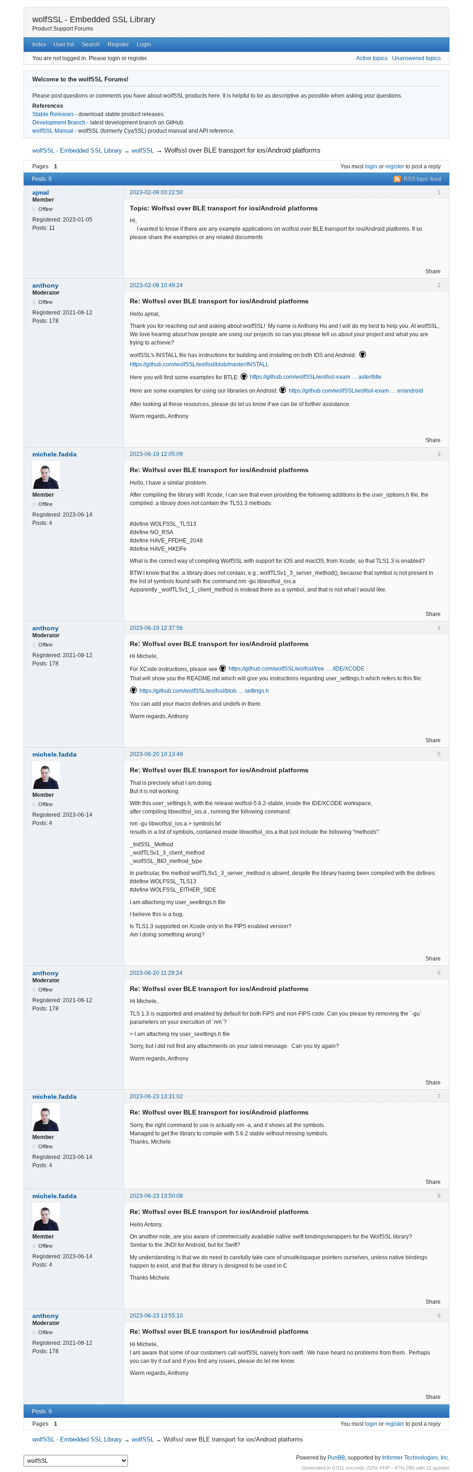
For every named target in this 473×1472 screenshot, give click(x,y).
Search (91, 44)
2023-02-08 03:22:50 (156, 192)
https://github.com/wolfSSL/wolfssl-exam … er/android (356, 391)
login (371, 166)
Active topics (372, 58)
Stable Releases (53, 114)
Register (118, 44)
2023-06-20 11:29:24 (156, 973)
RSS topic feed (422, 179)
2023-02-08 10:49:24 (156, 285)
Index (39, 44)
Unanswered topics (416, 58)
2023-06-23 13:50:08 (156, 1196)
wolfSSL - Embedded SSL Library (93, 19)
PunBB (336, 1457)
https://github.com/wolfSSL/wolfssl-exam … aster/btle (316, 377)
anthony (45, 285)
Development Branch (58, 122)
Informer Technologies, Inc (415, 1457)
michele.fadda (54, 454)
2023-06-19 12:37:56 (156, 628)
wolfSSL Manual (52, 131)
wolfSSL (143, 150)
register (394, 166)
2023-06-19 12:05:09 (156, 454)
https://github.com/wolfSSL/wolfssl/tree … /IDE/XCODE (296, 668)
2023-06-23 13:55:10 (156, 1315)
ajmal (40, 192)
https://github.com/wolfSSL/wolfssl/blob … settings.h (204, 691)
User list (64, 44)
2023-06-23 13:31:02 (156, 1096)
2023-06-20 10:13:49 (156, 754)
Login (144, 44)
